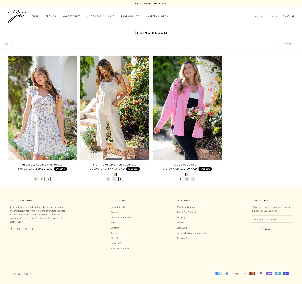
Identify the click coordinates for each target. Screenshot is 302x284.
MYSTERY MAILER (157, 16)
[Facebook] (11, 228)
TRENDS (51, 16)
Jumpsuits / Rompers (121, 217)
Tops (113, 222)
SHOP (35, 16)
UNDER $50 (94, 16)
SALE (111, 16)
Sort (289, 44)
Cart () (288, 16)
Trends (114, 233)
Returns (181, 222)
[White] (42, 174)
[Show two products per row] (6, 44)
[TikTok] (33, 228)
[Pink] (187, 174)
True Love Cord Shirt (187, 165)
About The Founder (186, 212)
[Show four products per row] (11, 44)
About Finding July (186, 207)
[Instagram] (18, 228)
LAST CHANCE (130, 16)
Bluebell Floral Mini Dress (42, 165)
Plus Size (115, 238)
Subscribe (263, 229)
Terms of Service (185, 238)
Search (273, 16)
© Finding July (22, 274)
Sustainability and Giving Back (191, 233)
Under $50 (116, 243)
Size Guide (182, 227)
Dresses (115, 212)
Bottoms (115, 227)
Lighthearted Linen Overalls (114, 165)
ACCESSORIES (71, 16)
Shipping (181, 217)
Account (260, 16)
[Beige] (115, 174)
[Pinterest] (26, 228)
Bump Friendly (118, 207)
